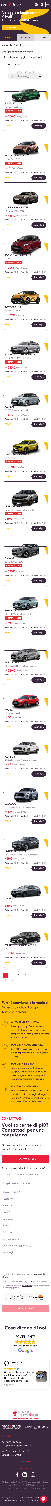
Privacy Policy (7, 1498)
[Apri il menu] (47, 4)
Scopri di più (38, 126)
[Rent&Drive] (11, 1430)
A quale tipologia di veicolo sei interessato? (23, 1172)
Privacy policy (27, 1289)
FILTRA (16, 64)
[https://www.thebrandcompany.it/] (17, 1501)
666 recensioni (30, 1349)
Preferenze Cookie (36, 1498)
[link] (26, 1451)
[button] (22, 1461)
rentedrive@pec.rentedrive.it (32, 1489)
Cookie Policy (21, 1498)
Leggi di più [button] (10, 1388)
